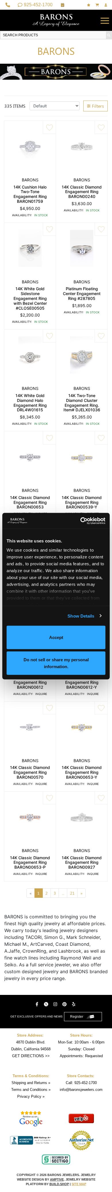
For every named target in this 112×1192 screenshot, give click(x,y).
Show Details (80, 615)
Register (76, 1017)
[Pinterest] (65, 1004)
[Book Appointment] (63, 4)
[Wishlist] (89, 5)
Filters (98, 106)
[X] (47, 1004)
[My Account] (106, 5)
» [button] (81, 893)
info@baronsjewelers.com (81, 1089)
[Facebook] (37, 1004)
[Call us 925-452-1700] (8, 5)
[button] (105, 20)
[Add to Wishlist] (49, 127)
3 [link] (55, 893)
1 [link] (38, 893)
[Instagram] (56, 1004)
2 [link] (46, 893)
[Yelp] (74, 1004)
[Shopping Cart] (98, 5)
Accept (56, 637)
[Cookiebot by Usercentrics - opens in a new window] (80, 520)
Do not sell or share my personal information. (56, 663)
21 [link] (72, 893)
